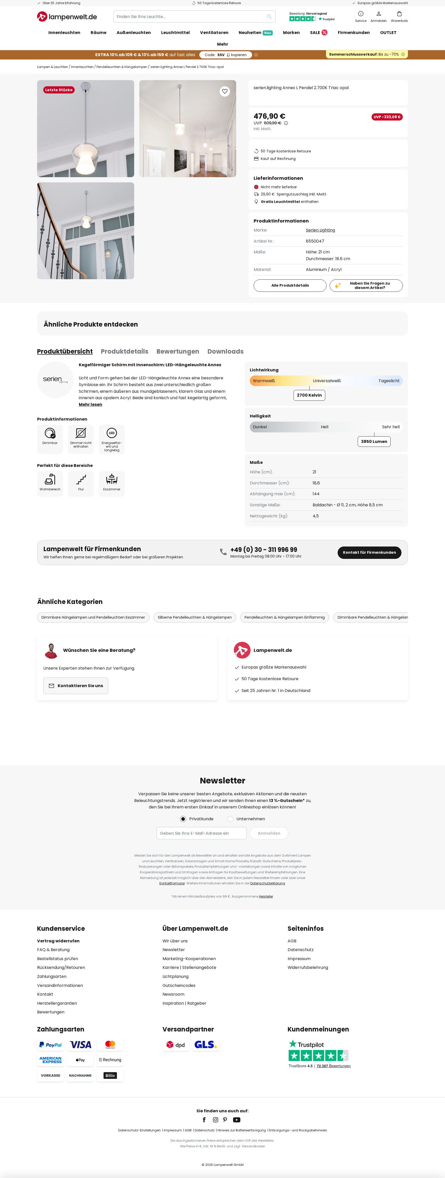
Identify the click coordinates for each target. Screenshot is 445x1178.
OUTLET (388, 33)
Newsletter (173, 950)
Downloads (226, 351)
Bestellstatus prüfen (57, 959)
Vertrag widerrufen (58, 941)
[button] (85, 230)
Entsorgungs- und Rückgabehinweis (298, 1130)
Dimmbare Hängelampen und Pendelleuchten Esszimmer (93, 617)
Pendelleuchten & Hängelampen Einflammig (285, 617)
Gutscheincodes (178, 985)
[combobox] (194, 16)
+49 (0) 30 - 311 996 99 (263, 549)
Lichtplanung (175, 976)
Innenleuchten (82, 67)
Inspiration (173, 1003)
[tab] (65, 351)
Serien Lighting (320, 230)
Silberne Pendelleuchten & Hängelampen (195, 617)
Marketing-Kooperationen (189, 959)
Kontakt (45, 994)
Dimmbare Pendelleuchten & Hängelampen (377, 617)
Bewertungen (178, 351)
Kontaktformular (172, 883)
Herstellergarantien (57, 1003)
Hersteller (266, 896)
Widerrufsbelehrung (308, 967)
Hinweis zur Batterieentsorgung (242, 1130)
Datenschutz (301, 950)
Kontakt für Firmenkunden (369, 552)
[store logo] (67, 16)
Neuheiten (255, 33)
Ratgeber (197, 1003)
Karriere (170, 967)
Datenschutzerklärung (267, 883)
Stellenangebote (199, 967)
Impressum (299, 959)
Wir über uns (175, 941)
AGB (292, 941)
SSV (226, 54)
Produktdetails (124, 351)
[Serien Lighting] (55, 380)
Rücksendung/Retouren (61, 967)
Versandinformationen (60, 985)
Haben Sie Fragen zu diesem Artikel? (370, 285)
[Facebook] (207, 1119)
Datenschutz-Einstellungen (139, 1130)
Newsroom (173, 994)
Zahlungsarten (51, 976)
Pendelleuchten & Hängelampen (122, 67)
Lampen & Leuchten (52, 67)
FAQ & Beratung (53, 950)
